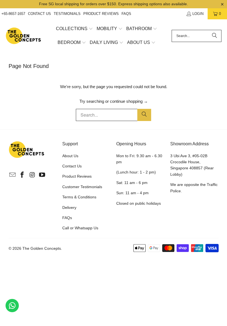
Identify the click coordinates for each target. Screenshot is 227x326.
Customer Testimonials (82, 187)
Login (197, 14)
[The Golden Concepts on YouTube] (42, 175)
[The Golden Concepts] (24, 36)
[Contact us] (12, 305)
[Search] (214, 36)
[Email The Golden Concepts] (13, 175)
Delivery (69, 207)
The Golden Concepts (41, 248)
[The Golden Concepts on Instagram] (32, 175)
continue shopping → (129, 101)
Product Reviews (101, 14)
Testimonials (67, 14)
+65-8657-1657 (13, 14)
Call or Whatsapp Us (80, 228)
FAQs (126, 14)
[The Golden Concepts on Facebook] (22, 175)
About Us (70, 156)
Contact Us (39, 14)
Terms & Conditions (79, 197)
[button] (74, 29)
